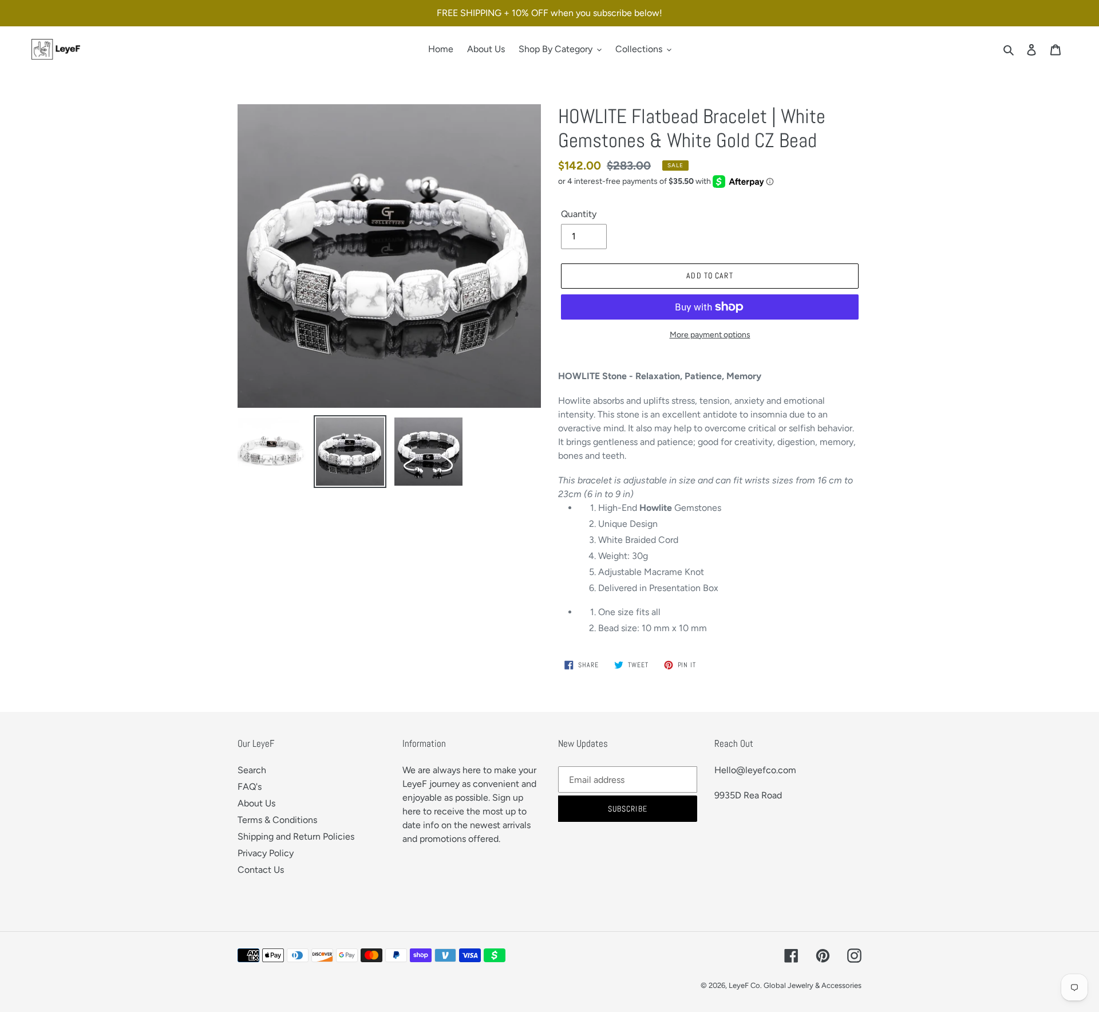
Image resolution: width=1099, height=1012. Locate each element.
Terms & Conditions (277, 819)
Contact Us (261, 869)
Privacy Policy (266, 853)
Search (252, 770)
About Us (256, 803)
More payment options (710, 335)
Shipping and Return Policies (296, 836)
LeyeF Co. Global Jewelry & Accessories (795, 985)
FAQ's (250, 786)
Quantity (578, 213)
